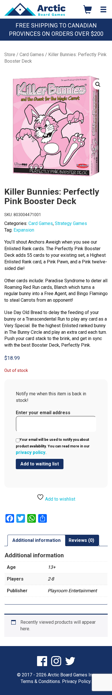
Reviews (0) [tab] (81, 540)
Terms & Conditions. (41, 681)
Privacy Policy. (76, 681)
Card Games (32, 54)
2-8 (51, 579)
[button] (98, 84)
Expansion (23, 230)
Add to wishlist (59, 499)
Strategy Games (71, 223)
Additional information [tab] (36, 540)
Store (9, 54)
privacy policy (30, 452)
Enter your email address (43, 412)
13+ (51, 567)
